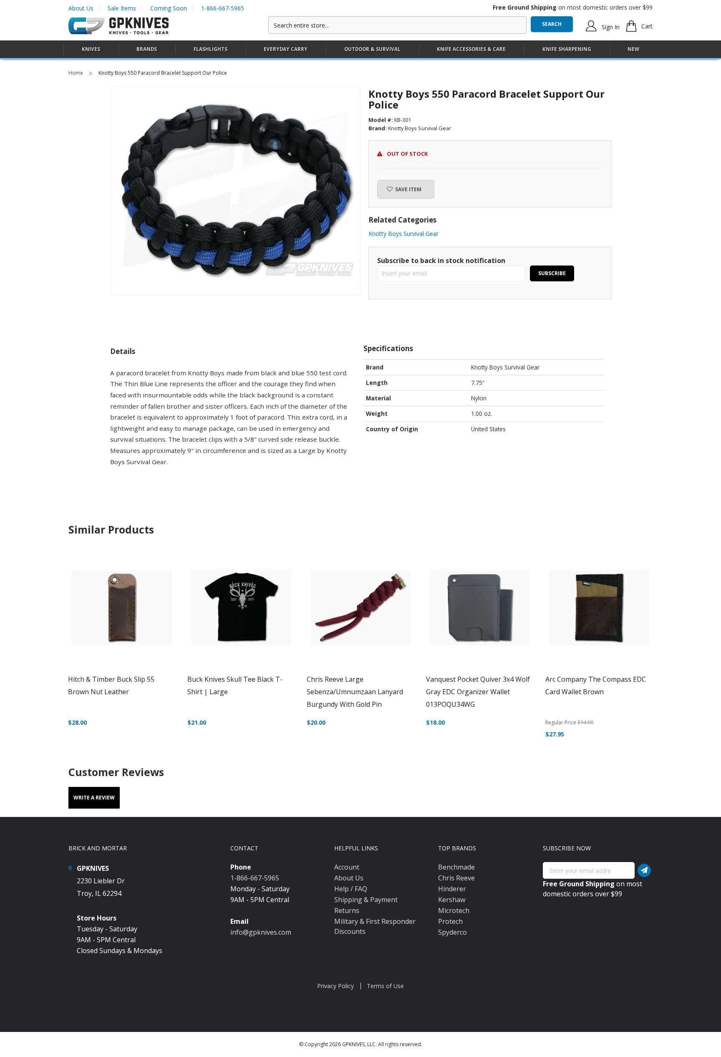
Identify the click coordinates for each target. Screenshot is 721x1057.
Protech (450, 921)
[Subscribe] (644, 870)
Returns (346, 910)
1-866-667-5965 (222, 8)
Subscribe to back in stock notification (441, 260)
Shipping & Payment (366, 899)
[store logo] (118, 26)
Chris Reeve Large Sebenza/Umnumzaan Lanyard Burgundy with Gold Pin (355, 692)
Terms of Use (385, 986)
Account (346, 867)
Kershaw (451, 899)
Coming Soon (168, 8)
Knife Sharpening (566, 49)
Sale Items (122, 8)
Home (76, 72)
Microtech (453, 910)
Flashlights (210, 49)
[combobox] (397, 25)
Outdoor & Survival (372, 49)
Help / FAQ (350, 888)
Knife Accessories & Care (471, 49)
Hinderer (452, 888)
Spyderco (452, 932)
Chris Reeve (456, 878)
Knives (91, 49)
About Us (80, 8)
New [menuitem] (633, 49)
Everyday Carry (286, 49)
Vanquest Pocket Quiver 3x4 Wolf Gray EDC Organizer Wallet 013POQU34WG (478, 692)
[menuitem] (91, 49)
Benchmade (456, 867)
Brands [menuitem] (146, 49)
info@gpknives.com (260, 932)
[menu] (360, 49)
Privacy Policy (335, 986)
